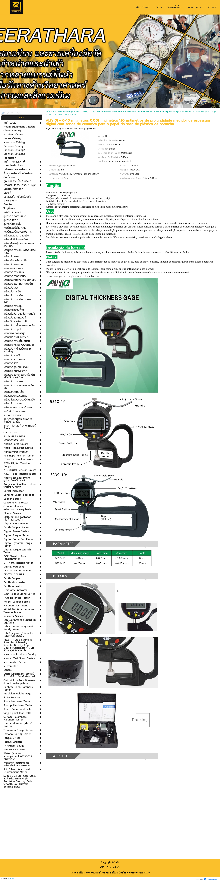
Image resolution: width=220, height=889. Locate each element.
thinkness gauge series (85, 128)
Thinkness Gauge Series (67, 111)
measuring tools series (62, 128)
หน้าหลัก (50, 111)
